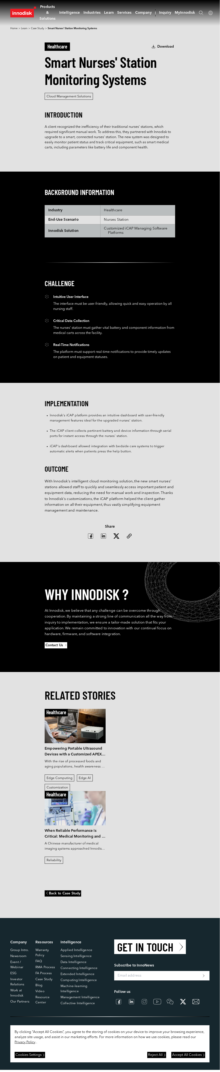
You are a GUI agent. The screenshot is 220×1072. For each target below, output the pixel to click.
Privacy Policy (25, 1042)
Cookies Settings (28, 1055)
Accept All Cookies (187, 1055)
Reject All (155, 1055)
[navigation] (69, 13)
